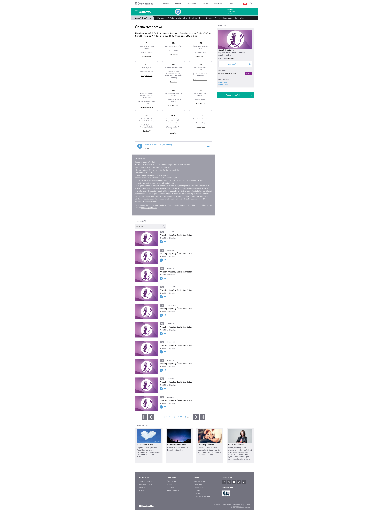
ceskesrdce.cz (200, 56)
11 (181, 417)
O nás (217, 18)
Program (178, 3)
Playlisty (193, 18)
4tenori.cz (173, 82)
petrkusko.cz (173, 54)
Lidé (201, 18)
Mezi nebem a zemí (145, 445)
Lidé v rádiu (198, 487)
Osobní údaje (226, 504)
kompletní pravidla (150, 202)
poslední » (202, 417)
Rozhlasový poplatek (202, 496)
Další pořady (142, 426)
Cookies (217, 504)
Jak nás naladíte (230, 18)
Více (243, 18)
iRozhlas (166, 3)
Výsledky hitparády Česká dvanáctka (176, 235)
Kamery (229, 13)
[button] (208, 147)
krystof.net (173, 133)
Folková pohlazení (206, 445)
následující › (196, 417)
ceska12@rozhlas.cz (149, 208)
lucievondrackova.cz (200, 80)
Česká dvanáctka (226, 50)
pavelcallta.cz (200, 127)
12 (185, 417)
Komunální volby (145, 484)
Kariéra (197, 490)
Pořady (171, 18)
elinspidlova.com (146, 76)
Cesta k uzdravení (236, 445)
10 (178, 417)
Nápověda (198, 484)
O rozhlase (218, 3)
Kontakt (197, 493)
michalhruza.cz (200, 103)
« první (144, 417)
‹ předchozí (151, 417)
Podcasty (170, 487)
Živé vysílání (171, 481)
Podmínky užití (238, 504)
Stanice (205, 3)
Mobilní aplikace (173, 490)
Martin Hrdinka (223, 82)
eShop (141, 490)
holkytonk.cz (146, 56)
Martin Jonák (223, 85)
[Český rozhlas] (144, 3)
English (247, 504)
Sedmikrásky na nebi (176, 445)
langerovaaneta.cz (147, 107)
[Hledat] (251, 3)
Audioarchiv (231, 11)
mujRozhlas (192, 3)
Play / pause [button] (139, 146)
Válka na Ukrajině (145, 481)
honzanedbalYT (173, 105)
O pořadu (222, 26)
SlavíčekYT (146, 131)
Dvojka (248, 73)
